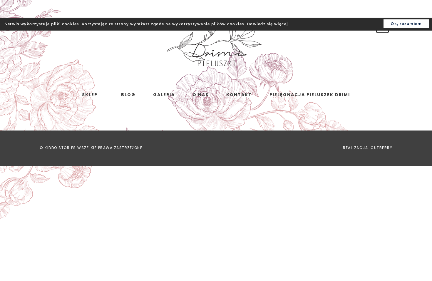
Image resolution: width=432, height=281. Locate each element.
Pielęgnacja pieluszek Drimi (309, 95)
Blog (128, 95)
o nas (200, 95)
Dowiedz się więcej (267, 24)
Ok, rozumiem (406, 23)
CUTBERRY (381, 147)
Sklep (90, 95)
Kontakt (239, 95)
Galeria (164, 95)
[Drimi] (214, 43)
